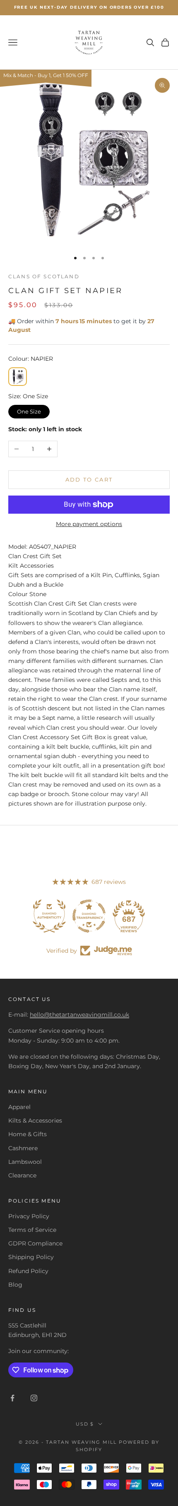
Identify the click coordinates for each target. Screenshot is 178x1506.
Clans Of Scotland (43, 276)
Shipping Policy (31, 1257)
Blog (15, 1284)
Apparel (19, 1107)
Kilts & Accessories (35, 1120)
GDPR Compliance (35, 1243)
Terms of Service (32, 1229)
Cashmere (23, 1148)
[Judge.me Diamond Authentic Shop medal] (49, 916)
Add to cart (89, 479)
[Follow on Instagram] (34, 1398)
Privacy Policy (28, 1216)
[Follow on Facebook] (12, 1398)
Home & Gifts (27, 1134)
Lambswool (25, 1161)
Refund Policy (28, 1271)
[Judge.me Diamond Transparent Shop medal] (89, 916)
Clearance (22, 1175)
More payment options (89, 524)
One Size (29, 410)
